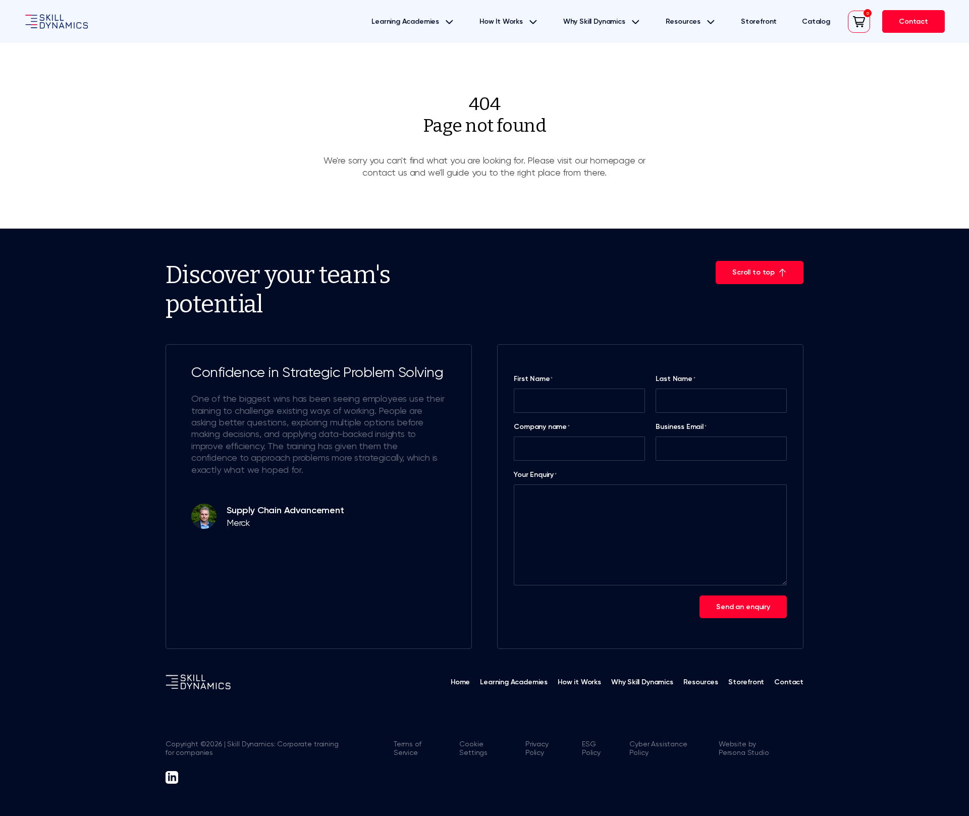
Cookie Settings (473, 748)
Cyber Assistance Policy (658, 748)
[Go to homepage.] (56, 21)
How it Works (579, 682)
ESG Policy (591, 748)
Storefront (759, 21)
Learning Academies (405, 21)
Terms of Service (407, 748)
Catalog (816, 21)
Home (460, 682)
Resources (683, 21)
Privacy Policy (537, 748)
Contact (788, 682)
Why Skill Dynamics (594, 21)
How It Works (501, 21)
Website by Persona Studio (744, 748)
